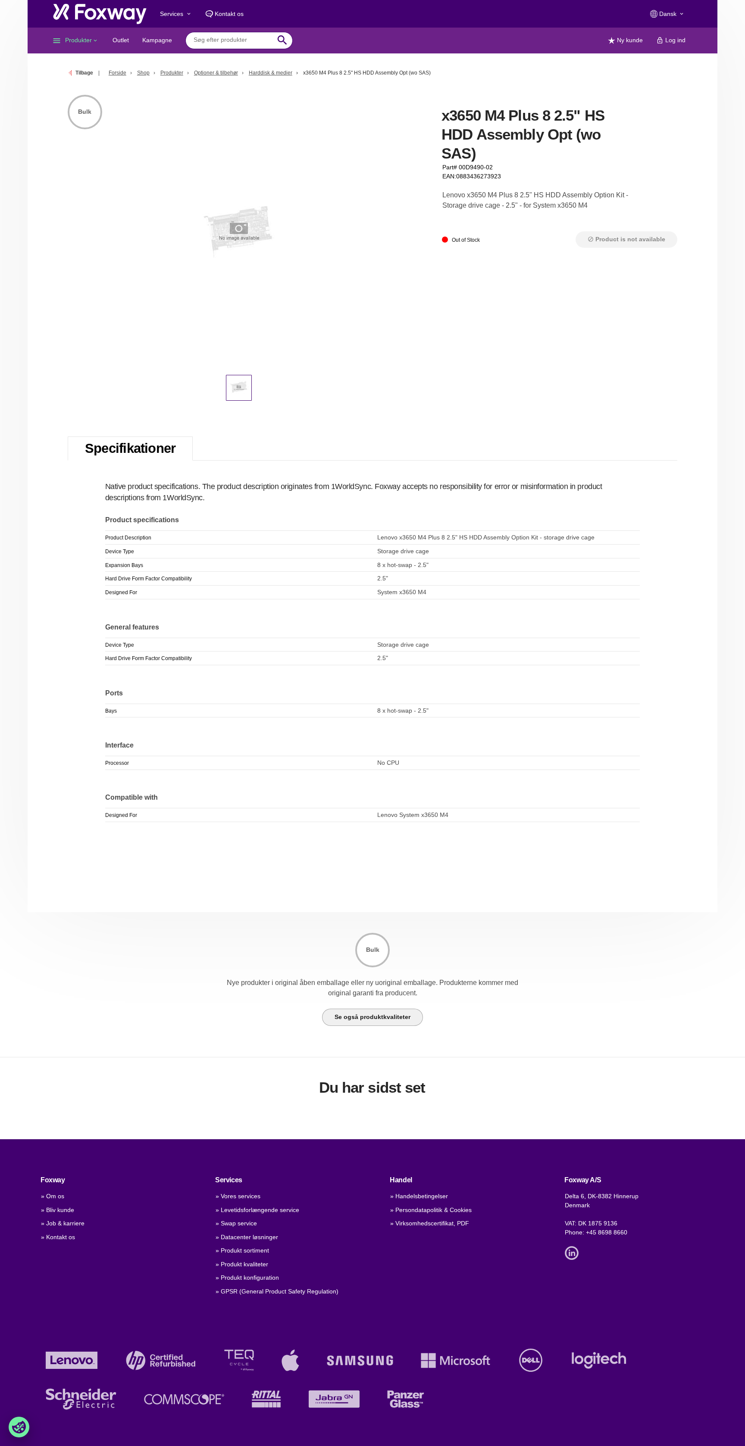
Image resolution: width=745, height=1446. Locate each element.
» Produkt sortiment (242, 1250)
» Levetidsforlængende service (257, 1209)
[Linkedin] (574, 1252)
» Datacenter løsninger (247, 1237)
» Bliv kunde (57, 1209)
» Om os (52, 1196)
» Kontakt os (58, 1237)
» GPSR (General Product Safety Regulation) (277, 1291)
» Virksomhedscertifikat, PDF (429, 1223)
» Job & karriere (63, 1223)
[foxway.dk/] (100, 13)
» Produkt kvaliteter (242, 1264)
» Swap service (236, 1223)
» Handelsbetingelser (419, 1196)
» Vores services (238, 1196)
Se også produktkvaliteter (372, 1016)
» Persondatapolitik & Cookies (431, 1209)
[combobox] (232, 40)
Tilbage (84, 73)
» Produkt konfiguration (247, 1277)
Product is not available (626, 239)
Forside (117, 73)
